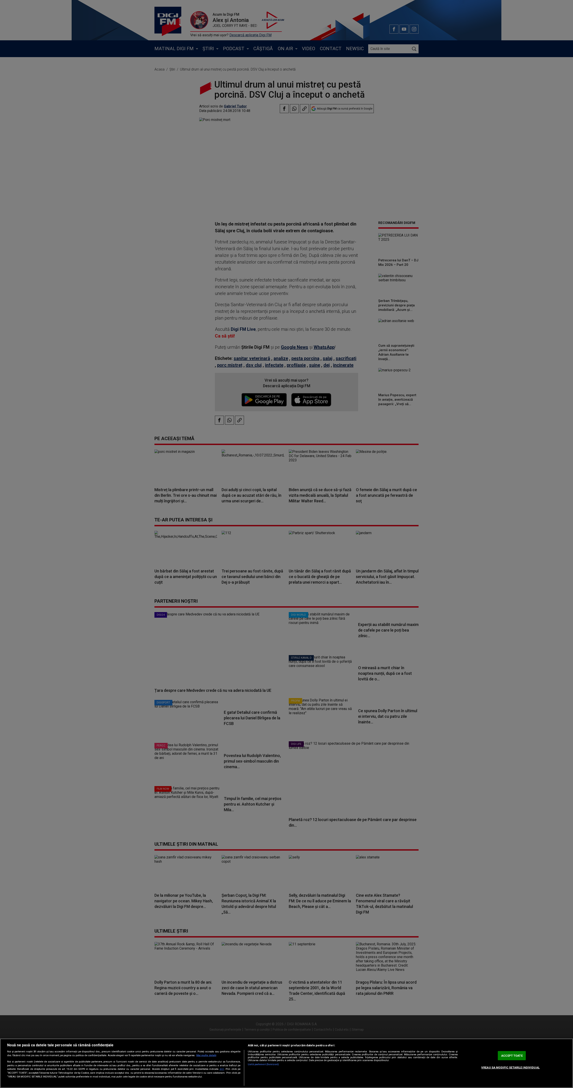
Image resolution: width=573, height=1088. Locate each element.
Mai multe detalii (206, 1055)
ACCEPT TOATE (512, 1055)
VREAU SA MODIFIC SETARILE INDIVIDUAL (510, 1067)
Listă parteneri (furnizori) (263, 1064)
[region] (286, 1063)
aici (222, 1069)
